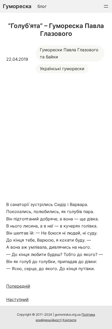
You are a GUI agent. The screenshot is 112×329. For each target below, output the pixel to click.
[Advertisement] (56, 137)
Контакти (69, 320)
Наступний (17, 299)
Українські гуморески (62, 68)
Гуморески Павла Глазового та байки (69, 53)
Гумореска (17, 6)
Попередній (18, 286)
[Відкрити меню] (106, 6)
